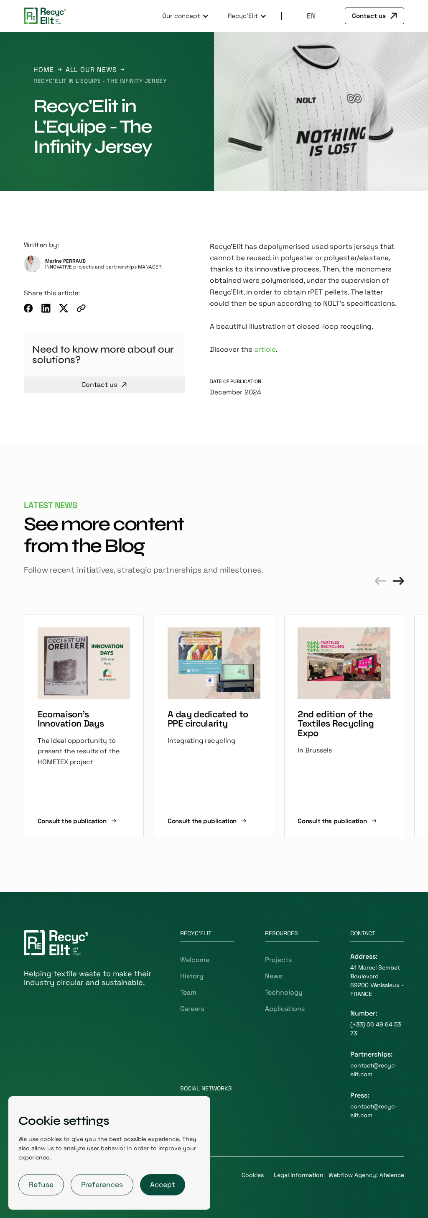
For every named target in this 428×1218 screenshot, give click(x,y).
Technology (284, 992)
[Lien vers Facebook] (28, 308)
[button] (184, 16)
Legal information (299, 1175)
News (273, 976)
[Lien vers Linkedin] (46, 308)
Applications (285, 1008)
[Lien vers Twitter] (63, 308)
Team (188, 992)
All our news (91, 70)
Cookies (253, 1175)
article (265, 349)
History (192, 976)
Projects (278, 959)
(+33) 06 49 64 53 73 (375, 1029)
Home (43, 70)
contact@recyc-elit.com (373, 1070)
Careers (192, 1008)
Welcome (194, 959)
